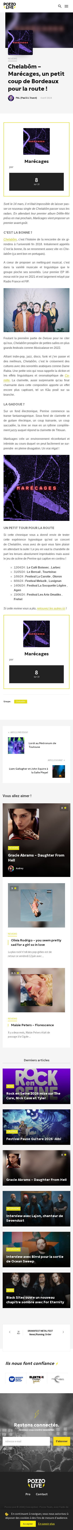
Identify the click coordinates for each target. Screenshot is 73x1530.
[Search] (60, 6)
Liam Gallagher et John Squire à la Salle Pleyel (28, 770)
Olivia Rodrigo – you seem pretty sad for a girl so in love (36, 942)
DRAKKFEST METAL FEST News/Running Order (35, 1332)
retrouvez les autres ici (51, 608)
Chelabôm (20, 701)
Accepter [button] (28, 1523)
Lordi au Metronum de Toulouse (42, 745)
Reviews (12, 58)
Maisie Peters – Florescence (32, 1025)
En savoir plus (46, 1523)
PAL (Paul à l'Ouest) (26, 98)
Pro (28, 1494)
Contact (41, 1494)
